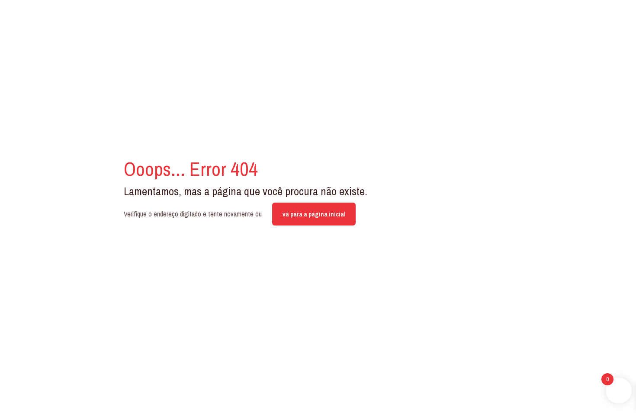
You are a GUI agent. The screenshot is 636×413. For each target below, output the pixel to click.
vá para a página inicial (314, 214)
